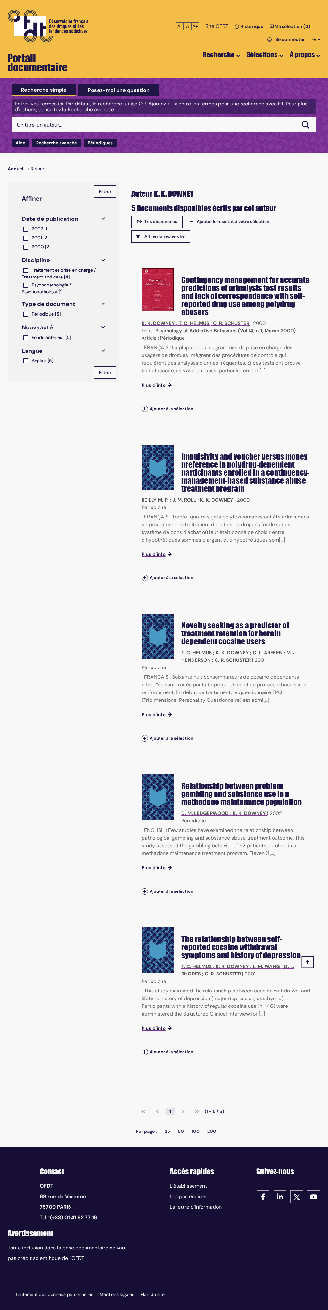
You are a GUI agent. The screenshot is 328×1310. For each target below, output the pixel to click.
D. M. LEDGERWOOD (205, 813)
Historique (251, 26)
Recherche (218, 54)
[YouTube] (313, 1196)
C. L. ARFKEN (268, 653)
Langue (32, 351)
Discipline (36, 260)
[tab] (44, 90)
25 (167, 1131)
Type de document (48, 304)
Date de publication (50, 219)
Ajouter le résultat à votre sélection (233, 221)
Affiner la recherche (164, 236)
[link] (143, 1111)
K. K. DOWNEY (158, 323)
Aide (20, 142)
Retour (37, 168)
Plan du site (153, 1294)
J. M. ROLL (184, 500)
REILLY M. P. (155, 500)
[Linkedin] (280, 1196)
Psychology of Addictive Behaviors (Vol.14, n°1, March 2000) (225, 331)
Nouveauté (37, 327)
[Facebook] (263, 1196)
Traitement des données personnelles (54, 1294)
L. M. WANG (266, 966)
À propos (302, 54)
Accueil (16, 168)
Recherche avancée (56, 142)
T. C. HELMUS (194, 323)
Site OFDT (216, 26)
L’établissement (188, 1185)
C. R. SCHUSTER (231, 323)
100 (196, 1131)
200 (211, 1131)
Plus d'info (154, 385)
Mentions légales (117, 1294)
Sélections (262, 54)
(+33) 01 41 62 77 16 (73, 1217)
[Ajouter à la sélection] (145, 408)
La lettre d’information (196, 1207)
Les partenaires (188, 1196)
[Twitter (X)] (296, 1196)
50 (181, 1131)
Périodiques (100, 142)
